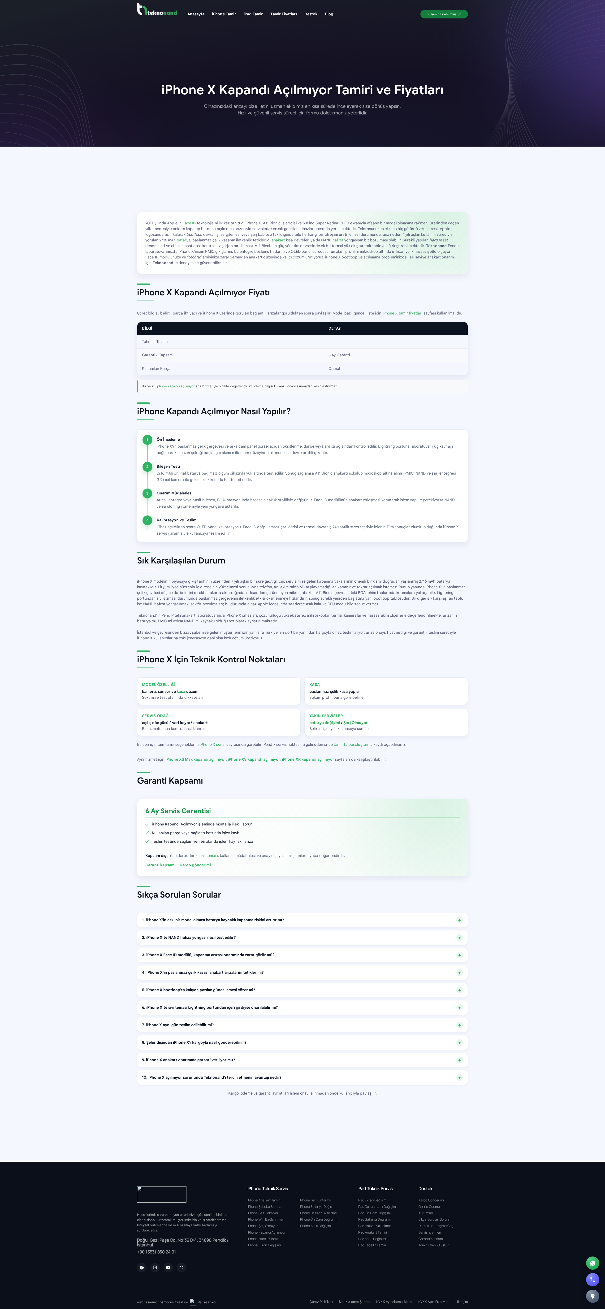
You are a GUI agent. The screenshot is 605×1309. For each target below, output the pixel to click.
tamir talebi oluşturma (353, 744)
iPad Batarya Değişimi (374, 1219)
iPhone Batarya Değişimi (317, 1206)
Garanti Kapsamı (431, 1238)
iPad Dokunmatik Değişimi (377, 1206)
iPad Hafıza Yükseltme (374, 1225)
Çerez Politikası (321, 1302)
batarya (183, 240)
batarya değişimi (324, 722)
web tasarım (146, 1302)
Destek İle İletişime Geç (436, 1225)
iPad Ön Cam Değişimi (374, 1213)
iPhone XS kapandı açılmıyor (254, 759)
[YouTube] (168, 1267)
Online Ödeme (429, 1206)
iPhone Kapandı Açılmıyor (266, 1232)
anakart (278, 240)
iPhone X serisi (212, 744)
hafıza (338, 240)
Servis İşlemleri (430, 1232)
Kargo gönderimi (195, 865)
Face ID (189, 223)
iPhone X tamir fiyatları (402, 313)
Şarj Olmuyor (355, 722)
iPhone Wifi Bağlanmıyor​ (265, 1219)
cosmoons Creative (173, 1302)
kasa (181, 691)
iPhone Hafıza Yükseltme (318, 1213)
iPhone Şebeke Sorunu (264, 1206)
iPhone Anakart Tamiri (264, 1200)
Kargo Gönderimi (431, 1200)
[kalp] (193, 1302)
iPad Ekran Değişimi (372, 1200)
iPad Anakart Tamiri (372, 1232)
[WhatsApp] (181, 1267)
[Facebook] (142, 1267)
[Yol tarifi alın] (592, 1296)
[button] (239, 14)
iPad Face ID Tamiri (372, 1245)
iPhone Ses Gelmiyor (262, 1213)
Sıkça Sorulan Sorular (435, 1219)
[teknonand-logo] (157, 8)
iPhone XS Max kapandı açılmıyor (195, 759)
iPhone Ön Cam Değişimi (318, 1219)
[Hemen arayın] (592, 1279)
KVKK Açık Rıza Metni (434, 1302)
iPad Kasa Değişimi (372, 1238)
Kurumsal (426, 1213)
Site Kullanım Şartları (355, 1302)
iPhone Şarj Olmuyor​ (262, 1225)
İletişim (462, 1302)
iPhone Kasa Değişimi (315, 1225)
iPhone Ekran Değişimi (264, 1245)
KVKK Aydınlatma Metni (394, 1302)
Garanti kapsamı (160, 865)
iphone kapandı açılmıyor (175, 386)
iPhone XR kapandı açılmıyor (308, 759)
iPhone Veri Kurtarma (315, 1200)
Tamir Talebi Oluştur (434, 1245)
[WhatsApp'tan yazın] (592, 1263)
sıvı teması (208, 855)
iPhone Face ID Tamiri (263, 1238)
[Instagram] (155, 1267)
